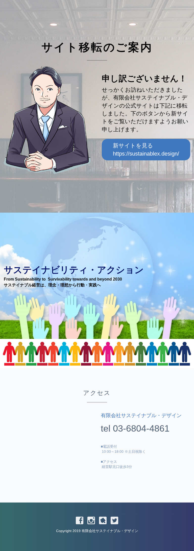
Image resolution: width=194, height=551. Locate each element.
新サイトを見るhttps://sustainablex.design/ (146, 149)
